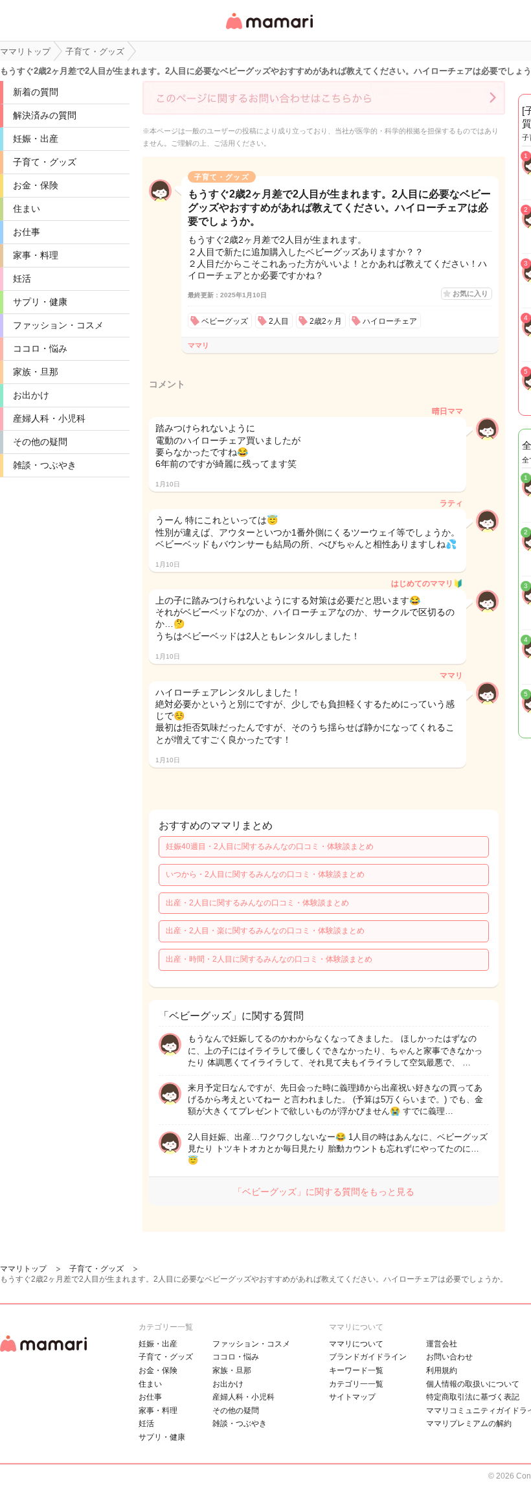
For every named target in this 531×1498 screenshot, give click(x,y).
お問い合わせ (449, 1356)
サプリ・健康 (40, 302)
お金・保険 (35, 185)
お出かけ (31, 395)
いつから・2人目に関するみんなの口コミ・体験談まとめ (265, 874)
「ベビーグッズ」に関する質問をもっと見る (323, 1191)
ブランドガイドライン (368, 1356)
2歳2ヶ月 (326, 321)
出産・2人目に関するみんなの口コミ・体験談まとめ (257, 902)
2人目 (279, 321)
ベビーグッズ (224, 321)
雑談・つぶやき (44, 465)
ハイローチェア (390, 321)
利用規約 (441, 1370)
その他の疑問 (40, 442)
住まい (26, 208)
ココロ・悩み (40, 348)
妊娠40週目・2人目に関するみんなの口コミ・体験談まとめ (270, 846)
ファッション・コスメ (58, 325)
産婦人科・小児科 (49, 418)
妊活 (22, 278)
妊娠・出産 (35, 138)
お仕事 (26, 232)
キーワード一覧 (356, 1370)
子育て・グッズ (44, 162)
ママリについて (356, 1343)
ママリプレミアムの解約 (469, 1423)
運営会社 (441, 1343)
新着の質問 (35, 92)
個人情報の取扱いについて (472, 1384)
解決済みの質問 (44, 115)
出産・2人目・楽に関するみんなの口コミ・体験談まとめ (265, 930)
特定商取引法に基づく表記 (472, 1397)
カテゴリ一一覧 (356, 1384)
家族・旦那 (35, 372)
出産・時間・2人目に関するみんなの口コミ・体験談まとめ (269, 959)
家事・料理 (35, 255)
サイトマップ (352, 1397)
